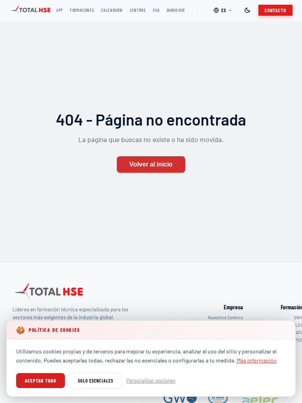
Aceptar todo (40, 380)
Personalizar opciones (150, 380)
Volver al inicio (151, 164)
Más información (257, 360)
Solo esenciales (95, 380)
